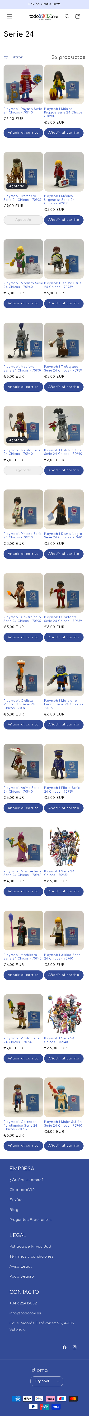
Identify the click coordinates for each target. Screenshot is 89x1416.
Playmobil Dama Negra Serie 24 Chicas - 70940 (63, 535)
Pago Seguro (21, 1277)
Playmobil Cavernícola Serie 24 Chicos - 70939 (23, 619)
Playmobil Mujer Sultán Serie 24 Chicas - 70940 (63, 1123)
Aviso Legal (20, 1267)
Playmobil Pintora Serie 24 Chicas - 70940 (23, 535)
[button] (9, 16)
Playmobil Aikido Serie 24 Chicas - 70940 (62, 956)
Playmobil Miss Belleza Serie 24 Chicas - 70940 (23, 873)
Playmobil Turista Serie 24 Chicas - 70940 (22, 452)
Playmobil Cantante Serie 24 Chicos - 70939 (63, 619)
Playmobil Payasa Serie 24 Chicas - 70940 (23, 110)
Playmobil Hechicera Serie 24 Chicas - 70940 (23, 956)
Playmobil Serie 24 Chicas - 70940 (59, 1040)
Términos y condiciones (31, 1257)
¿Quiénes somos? (26, 1180)
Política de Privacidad (30, 1247)
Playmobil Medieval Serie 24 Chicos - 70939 (23, 368)
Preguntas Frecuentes (30, 1220)
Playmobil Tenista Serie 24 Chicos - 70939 (62, 285)
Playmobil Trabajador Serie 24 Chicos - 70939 (63, 368)
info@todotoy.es (25, 1313)
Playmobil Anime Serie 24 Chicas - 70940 (21, 789)
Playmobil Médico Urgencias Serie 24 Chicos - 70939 (59, 199)
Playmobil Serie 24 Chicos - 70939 (59, 873)
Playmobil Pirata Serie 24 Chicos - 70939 (21, 1040)
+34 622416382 (23, 1303)
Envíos (16, 1200)
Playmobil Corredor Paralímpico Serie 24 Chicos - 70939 (20, 1125)
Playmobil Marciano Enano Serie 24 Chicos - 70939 (64, 704)
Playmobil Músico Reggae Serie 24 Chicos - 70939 (63, 112)
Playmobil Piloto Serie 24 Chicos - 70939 (62, 789)
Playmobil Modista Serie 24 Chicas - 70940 (23, 285)
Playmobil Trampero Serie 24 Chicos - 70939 (23, 198)
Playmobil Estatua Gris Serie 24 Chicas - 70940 (63, 452)
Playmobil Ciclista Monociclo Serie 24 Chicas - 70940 (19, 704)
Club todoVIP (21, 1190)
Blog (13, 1210)
